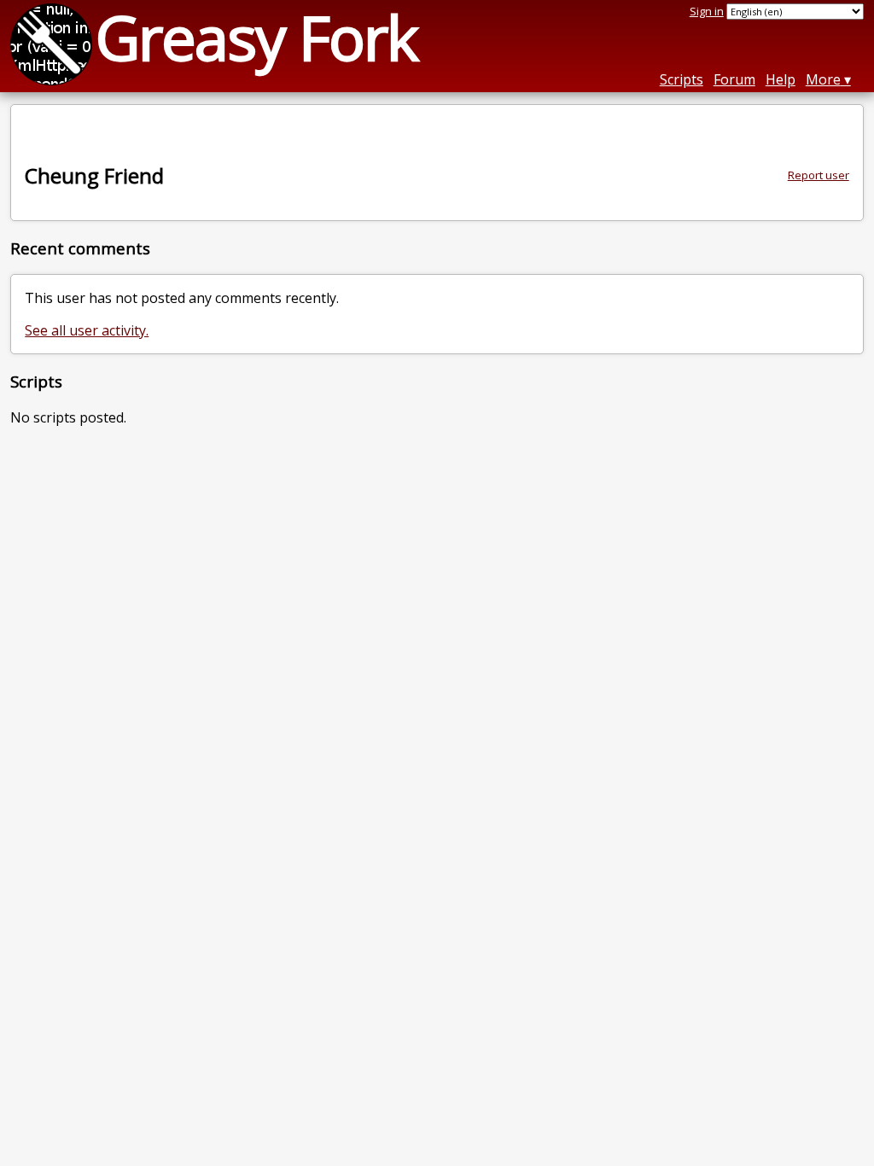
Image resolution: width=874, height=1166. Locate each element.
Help (780, 79)
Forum (734, 79)
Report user (818, 175)
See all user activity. (87, 330)
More (823, 79)
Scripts (681, 79)
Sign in (707, 11)
